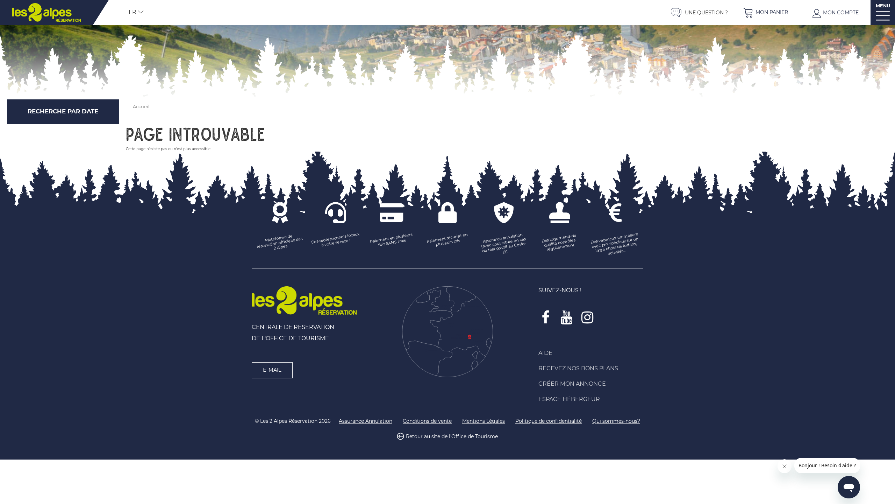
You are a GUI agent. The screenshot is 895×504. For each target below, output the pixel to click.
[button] (766, 12)
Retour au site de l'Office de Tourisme (452, 436)
